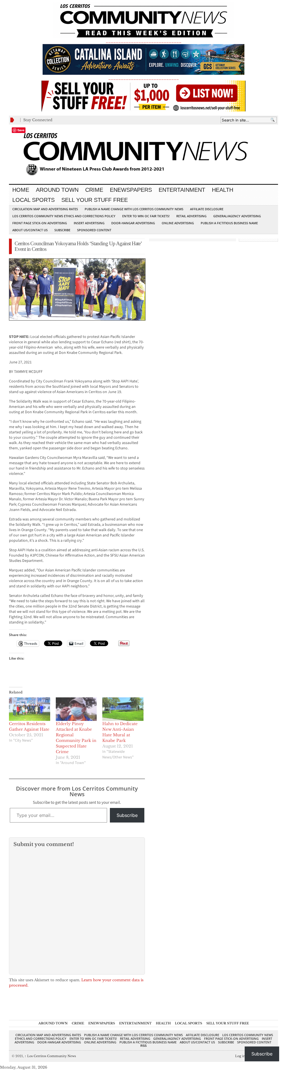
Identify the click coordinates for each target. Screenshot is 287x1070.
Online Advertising (178, 223)
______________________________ (143, 41)
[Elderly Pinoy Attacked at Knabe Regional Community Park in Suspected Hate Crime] (76, 709)
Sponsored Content (94, 230)
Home (20, 190)
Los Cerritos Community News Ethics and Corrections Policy (63, 216)
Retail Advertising (191, 216)
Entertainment (182, 190)
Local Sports (33, 200)
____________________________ (143, 78)
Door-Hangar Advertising (133, 223)
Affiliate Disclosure (206, 209)
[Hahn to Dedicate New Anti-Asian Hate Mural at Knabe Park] (123, 709)
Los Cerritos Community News (50, 1056)
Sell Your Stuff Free (94, 200)
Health (222, 190)
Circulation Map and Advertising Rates (45, 209)
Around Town (57, 190)
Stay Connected (37, 120)
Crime (94, 190)
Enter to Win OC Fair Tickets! (146, 216)
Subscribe (62, 230)
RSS (143, 1045)
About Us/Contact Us (30, 230)
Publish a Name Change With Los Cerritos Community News (134, 209)
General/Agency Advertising (237, 216)
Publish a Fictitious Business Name (229, 223)
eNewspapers (131, 190)
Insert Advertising (89, 223)
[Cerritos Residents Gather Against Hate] (29, 709)
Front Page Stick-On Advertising (39, 223)
